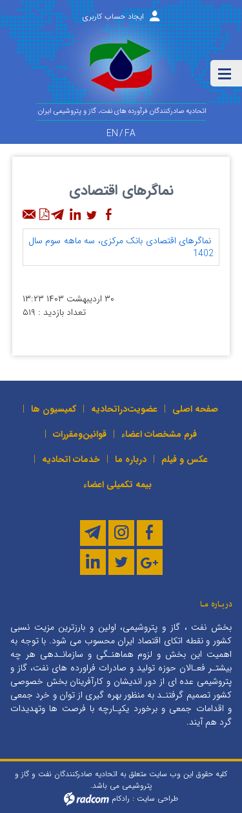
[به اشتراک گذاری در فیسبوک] (108, 215)
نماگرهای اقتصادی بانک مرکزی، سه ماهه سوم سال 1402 (121, 247)
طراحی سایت (157, 798)
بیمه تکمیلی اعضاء (117, 484)
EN (112, 133)
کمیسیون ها (53, 409)
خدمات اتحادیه (71, 459)
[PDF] (44, 215)
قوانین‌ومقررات (79, 434)
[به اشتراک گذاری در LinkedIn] (75, 215)
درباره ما (130, 459)
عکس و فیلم (184, 459)
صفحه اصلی (195, 409)
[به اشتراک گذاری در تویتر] (91, 215)
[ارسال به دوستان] (29, 215)
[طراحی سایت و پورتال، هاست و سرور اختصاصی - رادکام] (86, 798)
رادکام (121, 798)
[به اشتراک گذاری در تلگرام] (58, 215)
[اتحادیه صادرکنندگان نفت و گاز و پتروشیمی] (121, 70)
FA (130, 133)
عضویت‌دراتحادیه (124, 409)
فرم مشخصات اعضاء (159, 434)
